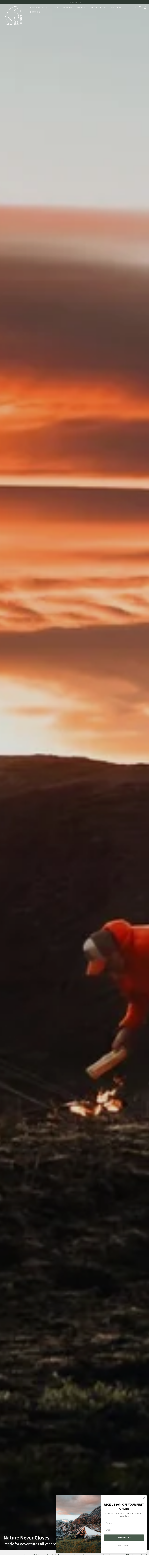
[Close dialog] (144, 1498)
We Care (116, 7)
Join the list (124, 1537)
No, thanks (124, 1545)
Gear (55, 7)
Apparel (68, 7)
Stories (35, 11)
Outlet (82, 7)
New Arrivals (38, 7)
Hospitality (99, 7)
